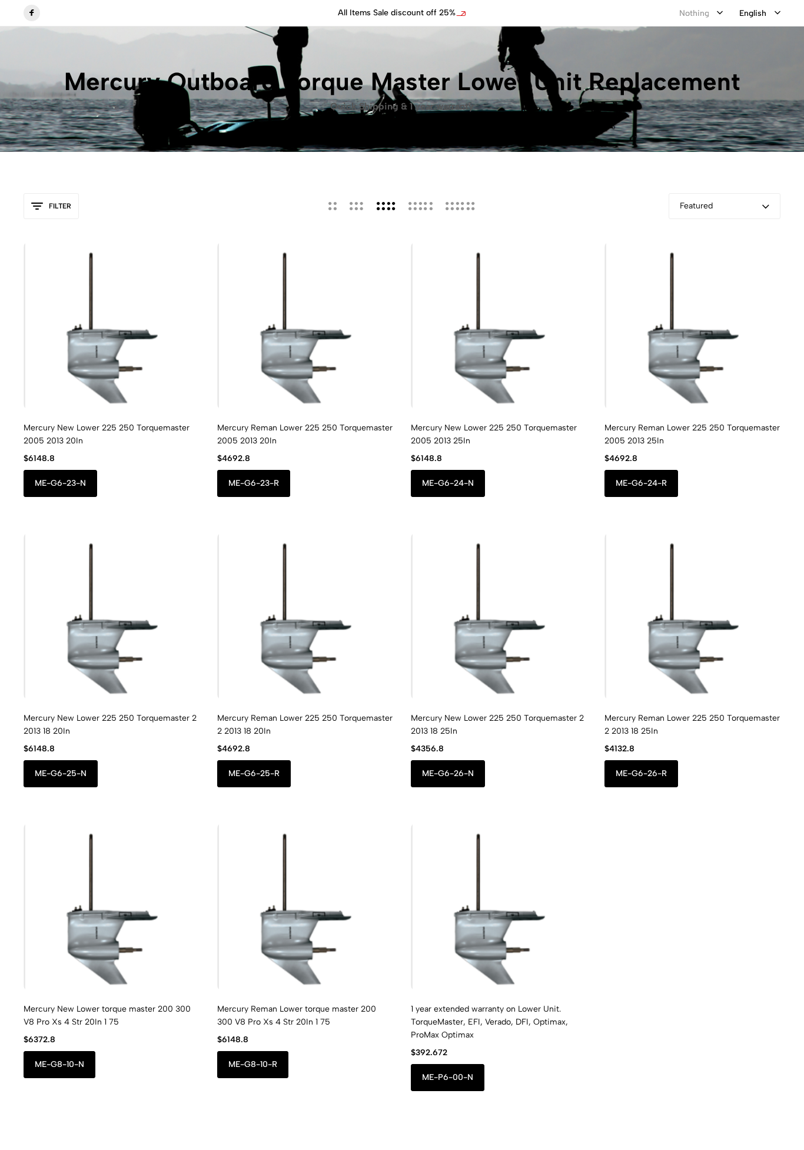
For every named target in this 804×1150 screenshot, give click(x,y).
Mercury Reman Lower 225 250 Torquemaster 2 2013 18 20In (305, 724)
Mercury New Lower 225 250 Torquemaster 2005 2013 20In (107, 434)
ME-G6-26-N (448, 773)
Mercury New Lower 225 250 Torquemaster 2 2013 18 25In (497, 724)
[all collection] (286, 13)
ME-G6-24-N (448, 483)
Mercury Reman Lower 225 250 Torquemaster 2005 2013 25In (692, 434)
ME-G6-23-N (60, 483)
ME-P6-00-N (447, 1077)
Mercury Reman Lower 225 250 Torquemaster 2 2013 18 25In (692, 724)
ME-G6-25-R (254, 773)
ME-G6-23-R (253, 483)
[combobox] (701, 13)
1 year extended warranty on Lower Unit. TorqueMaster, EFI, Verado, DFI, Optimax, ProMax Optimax (489, 1022)
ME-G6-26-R (641, 773)
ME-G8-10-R (252, 1064)
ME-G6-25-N (61, 773)
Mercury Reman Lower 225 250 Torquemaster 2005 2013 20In (305, 434)
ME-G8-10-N (59, 1064)
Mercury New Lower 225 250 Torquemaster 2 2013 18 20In (110, 724)
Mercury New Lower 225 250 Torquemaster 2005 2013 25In (494, 434)
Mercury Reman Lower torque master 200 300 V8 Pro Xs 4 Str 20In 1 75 (296, 1015)
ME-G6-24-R (641, 483)
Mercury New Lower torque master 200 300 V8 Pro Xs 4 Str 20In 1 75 (107, 1015)
